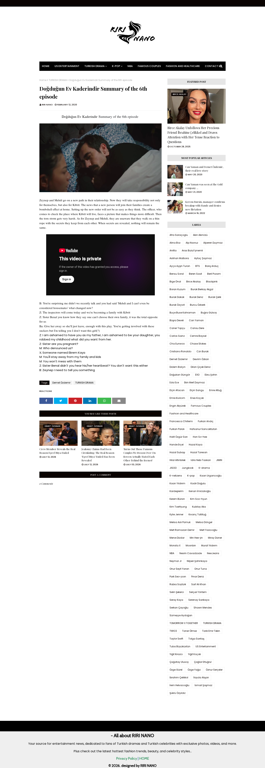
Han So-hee (200, 436)
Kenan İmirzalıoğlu (200, 491)
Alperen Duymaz (213, 242)
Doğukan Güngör (180, 374)
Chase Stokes (198, 343)
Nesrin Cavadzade (190, 553)
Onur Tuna (200, 568)
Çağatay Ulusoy (179, 662)
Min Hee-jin (196, 537)
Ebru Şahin (211, 374)
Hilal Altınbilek (177, 460)
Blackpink (211, 281)
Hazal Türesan (198, 452)
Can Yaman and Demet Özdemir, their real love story (204, 168)
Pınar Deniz (197, 576)
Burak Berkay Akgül (202, 289)
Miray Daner (215, 537)
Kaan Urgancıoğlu (211, 475)
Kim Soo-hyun (198, 499)
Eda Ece (174, 382)
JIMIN (219, 460)
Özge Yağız (194, 669)
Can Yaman (196, 320)
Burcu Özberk (197, 304)
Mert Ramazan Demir (182, 530)
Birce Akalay (193, 281)
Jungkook (187, 467)
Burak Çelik (214, 297)
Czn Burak (203, 351)
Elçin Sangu (197, 390)
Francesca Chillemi (181, 421)
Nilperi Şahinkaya (197, 561)
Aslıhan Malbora (179, 258)
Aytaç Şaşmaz (203, 258)
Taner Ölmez (189, 631)
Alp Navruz (192, 242)
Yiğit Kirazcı (176, 654)
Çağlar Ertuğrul (202, 662)
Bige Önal (175, 281)
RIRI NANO (47, 104)
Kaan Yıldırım (177, 483)
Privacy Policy (126, 758)
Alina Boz (175, 242)
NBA (172, 553)
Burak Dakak (177, 297)
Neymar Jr (176, 561)
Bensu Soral (177, 273)
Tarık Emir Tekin (211, 631)
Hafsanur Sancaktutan (203, 429)
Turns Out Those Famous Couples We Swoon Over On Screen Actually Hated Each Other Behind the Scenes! (139, 454)
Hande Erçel (177, 444)
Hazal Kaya (195, 444)
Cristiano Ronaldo (180, 351)
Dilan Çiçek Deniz (200, 367)
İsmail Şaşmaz (203, 685)
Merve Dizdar (177, 537)
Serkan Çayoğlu (179, 607)
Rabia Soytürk (178, 584)
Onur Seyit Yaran (179, 568)
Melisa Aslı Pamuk (180, 522)
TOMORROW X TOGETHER (184, 623)
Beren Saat (195, 273)
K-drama (204, 467)
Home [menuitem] (45, 66)
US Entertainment (206, 646)
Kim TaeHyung (178, 506)
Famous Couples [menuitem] (149, 66)
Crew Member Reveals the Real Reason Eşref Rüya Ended (57, 451)
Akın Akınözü (200, 235)
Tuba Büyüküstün (180, 646)
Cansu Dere (197, 328)
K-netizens (176, 475)
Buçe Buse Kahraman (183, 312)
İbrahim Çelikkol (179, 677)
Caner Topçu (177, 328)
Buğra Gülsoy (209, 312)
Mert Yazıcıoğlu (208, 530)
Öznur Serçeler (214, 669)
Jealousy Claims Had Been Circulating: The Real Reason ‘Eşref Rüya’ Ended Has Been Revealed (98, 454)
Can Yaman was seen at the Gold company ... (204, 186)
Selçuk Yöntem (198, 592)
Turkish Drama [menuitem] (94, 66)
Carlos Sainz (177, 336)
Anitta (173, 250)
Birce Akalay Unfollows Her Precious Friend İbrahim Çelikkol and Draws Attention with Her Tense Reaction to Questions (193, 135)
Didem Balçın (177, 367)
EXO (197, 374)
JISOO (173, 467)
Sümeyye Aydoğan (181, 615)
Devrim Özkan (201, 359)
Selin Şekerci (177, 592)
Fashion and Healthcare (184, 413)
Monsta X (175, 545)
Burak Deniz (196, 297)
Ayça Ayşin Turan (180, 266)
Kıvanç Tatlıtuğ (197, 514)
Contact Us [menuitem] (213, 66)
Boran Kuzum (177, 289)
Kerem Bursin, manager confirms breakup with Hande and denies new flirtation (205, 205)
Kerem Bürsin (177, 499)
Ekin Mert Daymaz (194, 382)
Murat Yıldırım (209, 545)
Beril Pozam (214, 273)
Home (42, 80)
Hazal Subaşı (177, 452)
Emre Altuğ (215, 390)
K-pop (191, 475)
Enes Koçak (197, 398)
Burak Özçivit (177, 304)
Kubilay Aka (199, 506)
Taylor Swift (176, 638)
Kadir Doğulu (198, 483)
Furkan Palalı (177, 429)
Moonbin (191, 545)
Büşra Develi (177, 320)
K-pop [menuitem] (116, 66)
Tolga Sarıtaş (196, 638)
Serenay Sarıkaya (198, 599)
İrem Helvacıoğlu (179, 685)
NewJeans (213, 553)
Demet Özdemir (61, 382)
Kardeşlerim (177, 491)
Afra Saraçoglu (179, 235)
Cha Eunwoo (177, 343)
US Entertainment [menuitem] (67, 66)
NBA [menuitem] (130, 66)
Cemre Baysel (198, 336)
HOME (144, 758)
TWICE (173, 631)
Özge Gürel (176, 669)
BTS (197, 266)
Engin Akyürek (178, 405)
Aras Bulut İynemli (192, 250)
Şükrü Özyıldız (177, 693)
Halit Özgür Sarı (179, 436)
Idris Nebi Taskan (201, 460)
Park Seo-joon (178, 576)
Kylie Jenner (176, 514)
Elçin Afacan (177, 390)
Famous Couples (201, 405)
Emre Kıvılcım (177, 398)
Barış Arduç (212, 266)
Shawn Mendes (203, 607)
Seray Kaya (176, 599)
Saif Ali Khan (198, 584)
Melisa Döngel (204, 522)
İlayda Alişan (201, 677)
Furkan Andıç (205, 421)
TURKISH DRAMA (58, 80)
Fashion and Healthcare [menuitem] (183, 66)
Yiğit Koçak (194, 654)
